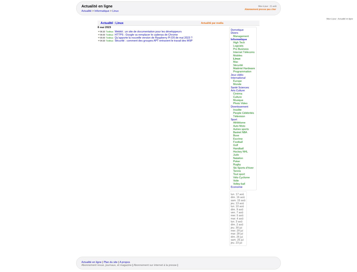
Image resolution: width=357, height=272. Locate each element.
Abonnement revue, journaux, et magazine (106, 265)
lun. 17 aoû (237, 194)
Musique (238, 100)
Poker (236, 161)
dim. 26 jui (237, 236)
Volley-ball (239, 183)
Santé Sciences (240, 87)
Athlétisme (239, 122)
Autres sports (241, 129)
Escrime (238, 138)
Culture (237, 97)
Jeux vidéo (237, 74)
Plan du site (111, 262)
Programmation (242, 71)
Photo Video (240, 103)
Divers (234, 32)
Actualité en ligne (96, 6)
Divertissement (239, 106)
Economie (236, 187)
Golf (235, 145)
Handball (238, 148)
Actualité (86, 10)
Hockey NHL (240, 151)
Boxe (236, 135)
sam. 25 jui (237, 239)
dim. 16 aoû (238, 197)
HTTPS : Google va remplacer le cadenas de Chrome (146, 34)
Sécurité (238, 65)
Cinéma (237, 93)
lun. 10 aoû (237, 206)
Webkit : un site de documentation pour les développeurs (148, 31)
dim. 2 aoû (237, 224)
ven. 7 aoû (237, 212)
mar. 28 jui (237, 233)
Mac (235, 61)
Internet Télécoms (244, 52)
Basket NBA (240, 132)
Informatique (101, 10)
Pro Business (241, 49)
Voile (236, 180)
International (238, 77)
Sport (234, 119)
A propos (125, 262)
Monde (237, 84)
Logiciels (238, 45)
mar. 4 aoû (237, 218)
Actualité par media (212, 23)
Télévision (239, 116)
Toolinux (109, 31)
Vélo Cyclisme (241, 177)
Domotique (237, 29)
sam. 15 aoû (238, 200)
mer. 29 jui (237, 230)
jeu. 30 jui (236, 227)
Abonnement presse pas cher (260, 9)
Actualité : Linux (112, 23)
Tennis (237, 171)
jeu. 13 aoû (237, 203)
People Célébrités (243, 113)
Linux (115, 10)
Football (238, 142)
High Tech (239, 42)
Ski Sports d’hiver (243, 167)
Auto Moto (239, 126)
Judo (236, 154)
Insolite (237, 109)
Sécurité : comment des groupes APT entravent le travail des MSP (153, 40)
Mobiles (237, 55)
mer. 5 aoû (237, 215)
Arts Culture (238, 90)
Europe (237, 81)
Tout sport (239, 174)
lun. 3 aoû (236, 221)
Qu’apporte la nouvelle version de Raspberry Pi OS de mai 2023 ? (153, 37)
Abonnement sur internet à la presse (155, 265)
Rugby (237, 164)
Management (241, 36)
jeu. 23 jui (236, 242)
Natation (238, 158)
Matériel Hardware (244, 68)
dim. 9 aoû (237, 209)
